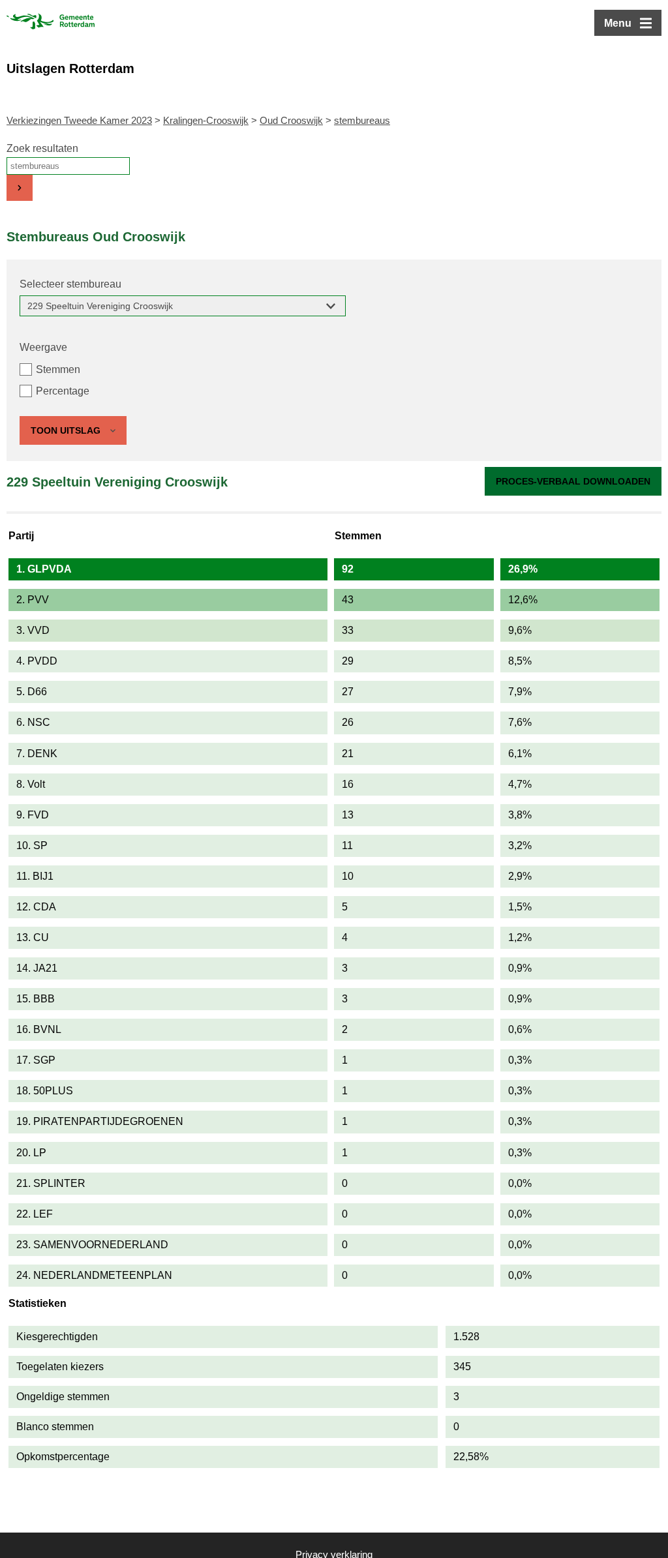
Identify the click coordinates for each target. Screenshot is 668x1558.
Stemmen (58, 369)
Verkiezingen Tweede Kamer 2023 (79, 120)
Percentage (62, 391)
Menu (617, 23)
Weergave (43, 347)
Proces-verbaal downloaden (573, 481)
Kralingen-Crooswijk (206, 120)
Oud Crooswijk (291, 120)
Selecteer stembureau (70, 284)
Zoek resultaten (42, 148)
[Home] (51, 23)
